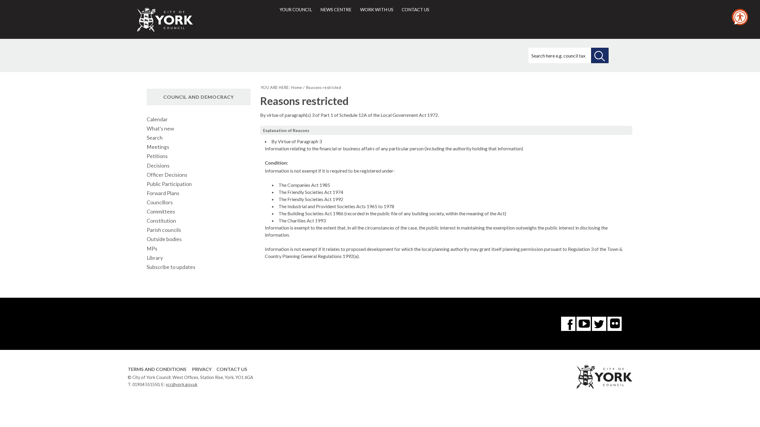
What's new (160, 128)
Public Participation (169, 184)
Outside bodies (164, 239)
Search (155, 138)
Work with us (376, 9)
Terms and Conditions (157, 369)
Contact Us (231, 369)
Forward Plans (163, 193)
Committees (161, 211)
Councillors (160, 202)
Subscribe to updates (171, 267)
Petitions (157, 156)
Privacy (202, 369)
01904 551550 (145, 384)
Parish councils (164, 230)
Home (296, 87)
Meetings (158, 147)
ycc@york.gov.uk (181, 384)
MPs (152, 249)
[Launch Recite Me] (740, 17)
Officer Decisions (167, 175)
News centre (336, 9)
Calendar (157, 119)
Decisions (158, 165)
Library (155, 258)
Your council (296, 9)
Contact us (415, 9)
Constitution (161, 221)
